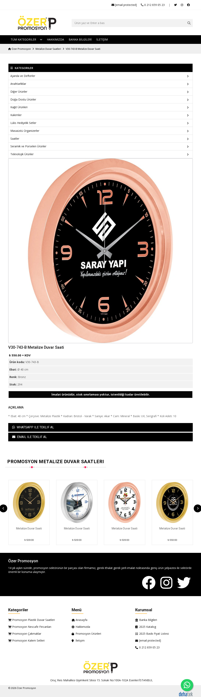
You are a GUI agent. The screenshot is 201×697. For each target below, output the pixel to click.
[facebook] (188, 5)
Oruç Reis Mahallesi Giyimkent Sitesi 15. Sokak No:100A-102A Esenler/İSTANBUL (101, 680)
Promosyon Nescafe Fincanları (31, 627)
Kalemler (16, 115)
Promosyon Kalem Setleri (28, 640)
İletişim (80, 640)
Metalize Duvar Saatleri (48, 49)
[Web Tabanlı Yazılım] (186, 694)
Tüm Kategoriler (24, 39)
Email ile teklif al (31, 437)
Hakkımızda (55, 39)
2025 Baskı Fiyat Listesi (154, 633)
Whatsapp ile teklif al (35, 427)
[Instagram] (166, 583)
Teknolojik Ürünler (22, 154)
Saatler (14, 138)
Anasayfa (81, 620)
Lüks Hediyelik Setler (23, 123)
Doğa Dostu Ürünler (23, 99)
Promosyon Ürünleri (88, 633)
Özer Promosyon (21, 49)
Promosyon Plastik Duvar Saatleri (33, 620)
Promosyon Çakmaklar (26, 633)
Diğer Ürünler (18, 91)
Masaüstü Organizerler (24, 131)
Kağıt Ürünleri (18, 107)
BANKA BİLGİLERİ (80, 39)
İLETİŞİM (102, 39)
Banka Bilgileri (148, 620)
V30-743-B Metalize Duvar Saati (83, 49)
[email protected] (126, 5)
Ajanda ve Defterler (22, 76)
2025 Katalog (147, 627)
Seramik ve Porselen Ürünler (28, 146)
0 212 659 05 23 (154, 5)
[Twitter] (184, 583)
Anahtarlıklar (18, 84)
